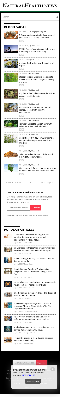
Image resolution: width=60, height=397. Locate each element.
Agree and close (33, 381)
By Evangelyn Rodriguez (37, 32)
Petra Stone (28, 253)
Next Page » (46, 182)
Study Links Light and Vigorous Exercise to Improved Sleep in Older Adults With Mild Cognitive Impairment (32, 306)
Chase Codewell (29, 288)
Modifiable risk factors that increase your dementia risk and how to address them (37, 169)
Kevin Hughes (28, 343)
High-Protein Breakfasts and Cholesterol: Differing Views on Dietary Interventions (32, 318)
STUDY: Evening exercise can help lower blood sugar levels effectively (37, 50)
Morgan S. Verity (29, 333)
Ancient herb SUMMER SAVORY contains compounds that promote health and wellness (37, 140)
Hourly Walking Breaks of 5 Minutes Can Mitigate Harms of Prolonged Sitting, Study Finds (32, 271)
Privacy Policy (28, 375)
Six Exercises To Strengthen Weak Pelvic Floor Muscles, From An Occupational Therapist (34, 249)
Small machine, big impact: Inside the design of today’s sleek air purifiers (35, 294)
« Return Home (13, 182)
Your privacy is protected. (15, 215)
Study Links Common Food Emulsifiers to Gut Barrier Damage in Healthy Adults (34, 328)
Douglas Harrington (31, 311)
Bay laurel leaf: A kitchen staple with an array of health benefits (37, 94)
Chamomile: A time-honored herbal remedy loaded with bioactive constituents (35, 110)
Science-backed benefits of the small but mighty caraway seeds (36, 155)
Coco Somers (28, 277)
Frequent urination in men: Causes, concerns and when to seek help (33, 339)
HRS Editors (28, 298)
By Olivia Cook (34, 46)
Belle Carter (28, 243)
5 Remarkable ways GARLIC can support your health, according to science (37, 36)
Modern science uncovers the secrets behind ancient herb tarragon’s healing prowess (36, 79)
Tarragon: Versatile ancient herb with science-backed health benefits (35, 125)
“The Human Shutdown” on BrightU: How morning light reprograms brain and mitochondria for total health (31, 237)
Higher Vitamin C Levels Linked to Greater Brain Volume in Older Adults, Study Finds (35, 283)
